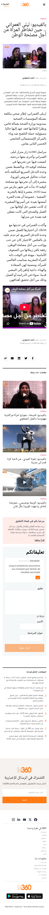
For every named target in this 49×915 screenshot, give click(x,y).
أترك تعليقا (24, 647)
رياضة (44, 848)
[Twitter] (30, 819)
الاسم (40, 621)
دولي (44, 854)
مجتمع (44, 838)
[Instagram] (13, 819)
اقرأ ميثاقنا (39, 540)
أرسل (24, 800)
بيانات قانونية (41, 872)
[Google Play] (15, 896)
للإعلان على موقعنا (39, 868)
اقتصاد (44, 835)
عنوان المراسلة (35, 632)
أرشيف (44, 878)
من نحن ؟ (43, 862)
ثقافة (44, 841)
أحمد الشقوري (28, 78)
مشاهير (43, 851)
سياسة (43, 832)
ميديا (44, 844)
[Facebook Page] (35, 819)
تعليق (40, 588)
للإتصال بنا (42, 875)
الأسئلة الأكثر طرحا (40, 865)
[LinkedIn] (19, 819)
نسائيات (43, 19)
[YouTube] (24, 819)
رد (38, 577)
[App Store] (34, 896)
